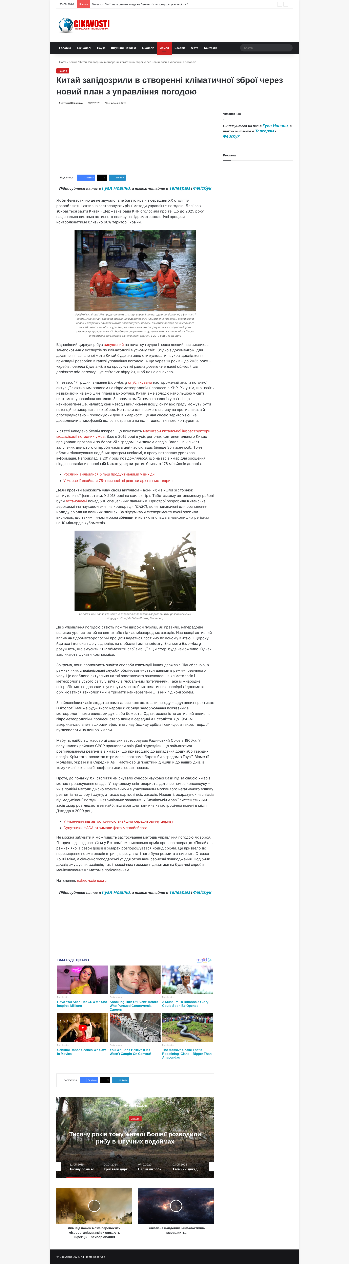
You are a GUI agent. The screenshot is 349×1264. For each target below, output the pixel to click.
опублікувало (140, 382)
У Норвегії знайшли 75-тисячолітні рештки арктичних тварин (117, 481)
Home (62, 62)
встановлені (76, 501)
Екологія (148, 47)
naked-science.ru (91, 880)
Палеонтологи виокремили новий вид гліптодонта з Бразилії (131, 4)
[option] (135, 1137)
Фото (195, 47)
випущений (114, 344)
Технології (84, 47)
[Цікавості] (84, 25)
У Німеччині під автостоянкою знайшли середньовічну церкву (118, 821)
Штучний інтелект (123, 47)
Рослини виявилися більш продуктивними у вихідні (109, 474)
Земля (164, 47)
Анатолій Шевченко (71, 103)
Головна (65, 47)
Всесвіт (179, 47)
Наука (101, 47)
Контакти (210, 47)
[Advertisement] (135, 140)
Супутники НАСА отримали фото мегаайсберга (105, 828)
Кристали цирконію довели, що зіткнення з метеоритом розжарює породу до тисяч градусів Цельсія (135, 1141)
